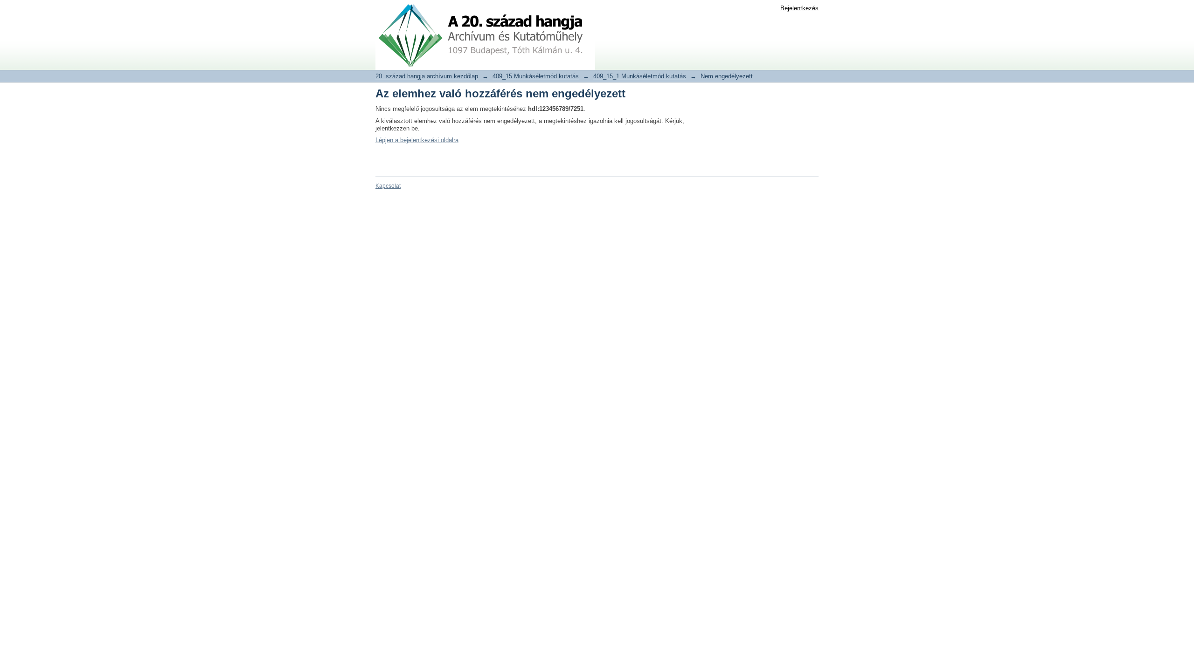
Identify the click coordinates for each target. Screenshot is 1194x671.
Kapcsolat (388, 186)
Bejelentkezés (799, 8)
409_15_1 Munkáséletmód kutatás (639, 76)
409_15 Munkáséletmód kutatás (536, 76)
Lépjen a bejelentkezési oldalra (416, 140)
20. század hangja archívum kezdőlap (426, 76)
